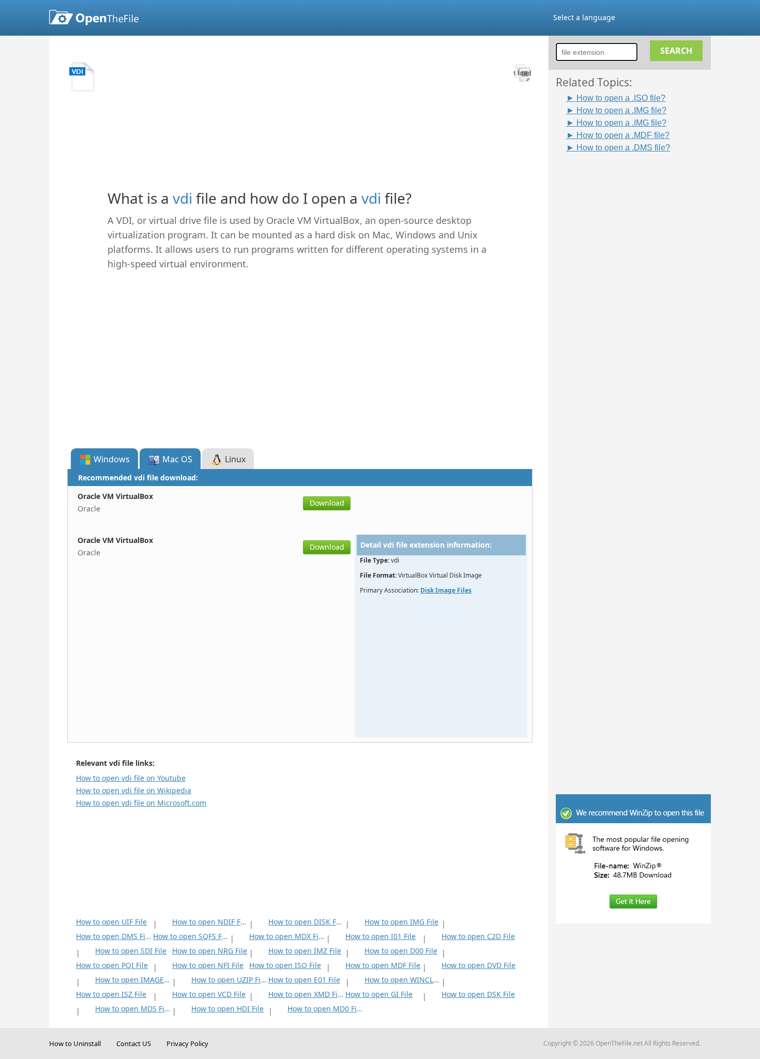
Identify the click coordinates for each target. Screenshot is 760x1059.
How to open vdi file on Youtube (131, 778)
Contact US (133, 1043)
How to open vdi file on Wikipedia (133, 790)
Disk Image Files (446, 590)
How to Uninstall (75, 1043)
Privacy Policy (187, 1043)
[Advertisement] (638, 309)
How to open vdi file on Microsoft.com (141, 803)
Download (327, 503)
